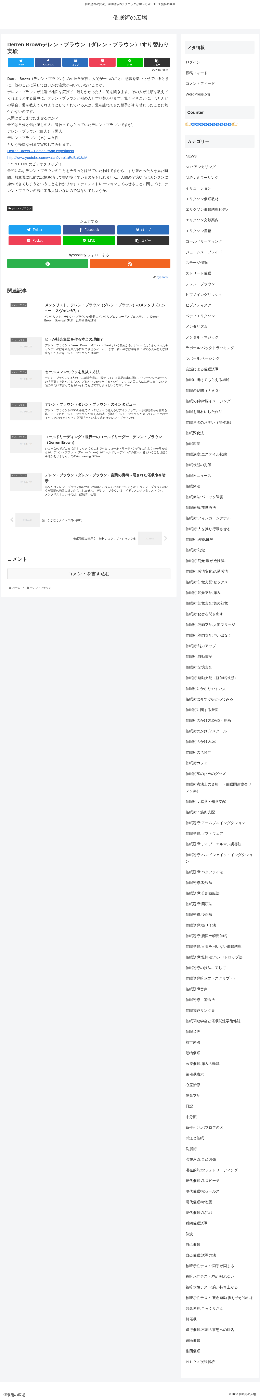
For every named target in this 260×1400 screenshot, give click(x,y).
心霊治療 (193, 1085)
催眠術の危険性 (198, 752)
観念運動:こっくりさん (204, 1309)
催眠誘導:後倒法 (199, 915)
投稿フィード (197, 73)
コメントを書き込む (89, 573)
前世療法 (193, 1042)
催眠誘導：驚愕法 (200, 1000)
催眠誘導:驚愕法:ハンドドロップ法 (214, 957)
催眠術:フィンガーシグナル (208, 518)
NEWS (191, 156)
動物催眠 (193, 1053)
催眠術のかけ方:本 (201, 742)
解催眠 (191, 1319)
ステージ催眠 (197, 263)
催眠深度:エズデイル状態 (206, 454)
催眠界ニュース (198, 476)
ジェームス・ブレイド (204, 252)
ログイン (193, 62)
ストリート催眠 (198, 273)
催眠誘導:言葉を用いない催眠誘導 (214, 946)
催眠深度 (193, 444)
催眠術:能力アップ (201, 646)
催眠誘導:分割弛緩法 (203, 893)
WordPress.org (198, 94)
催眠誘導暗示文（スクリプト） (211, 978)
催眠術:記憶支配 (199, 667)
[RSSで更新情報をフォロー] (130, 263)
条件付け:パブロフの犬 (204, 1127)
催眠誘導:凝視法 (199, 883)
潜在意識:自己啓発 (201, 1159)
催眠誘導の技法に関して (206, 968)
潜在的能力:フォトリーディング (212, 1170)
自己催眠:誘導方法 (201, 1255)
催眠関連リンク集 (200, 1010)
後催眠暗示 (195, 1074)
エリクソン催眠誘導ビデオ (208, 209)
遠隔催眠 (193, 1340)
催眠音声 (193, 1032)
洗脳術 (191, 1149)
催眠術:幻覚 (195, 550)
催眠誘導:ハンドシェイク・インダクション (219, 858)
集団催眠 (193, 1351)
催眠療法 (193, 486)
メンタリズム (197, 326)
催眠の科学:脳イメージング (208, 401)
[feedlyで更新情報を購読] (47, 263)
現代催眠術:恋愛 (199, 1202)
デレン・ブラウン (21, 208)
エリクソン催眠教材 (202, 199)
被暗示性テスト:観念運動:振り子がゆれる (220, 1298)
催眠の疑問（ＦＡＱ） (204, 391)
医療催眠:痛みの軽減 (203, 1064)
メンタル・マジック (202, 337)
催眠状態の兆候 (198, 465)
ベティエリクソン (200, 316)
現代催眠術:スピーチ (203, 1181)
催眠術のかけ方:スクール (206, 731)
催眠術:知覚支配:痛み (203, 593)
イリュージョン (198, 188)
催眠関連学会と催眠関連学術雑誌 (213, 1021)
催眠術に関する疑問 (202, 710)
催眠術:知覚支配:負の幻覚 (207, 603)
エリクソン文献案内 (202, 220)
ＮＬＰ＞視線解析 (200, 1362)
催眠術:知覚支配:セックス (207, 582)
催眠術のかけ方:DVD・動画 (208, 720)
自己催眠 (193, 1245)
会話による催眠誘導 (202, 369)
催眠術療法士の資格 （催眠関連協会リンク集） (218, 787)
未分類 (191, 1117)
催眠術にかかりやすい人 (206, 689)
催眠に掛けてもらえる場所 (208, 380)
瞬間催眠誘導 (197, 1223)
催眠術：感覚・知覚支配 (206, 802)
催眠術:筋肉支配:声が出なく (209, 635)
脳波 (189, 1234)
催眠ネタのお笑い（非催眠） (209, 422)
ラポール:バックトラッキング (210, 348)
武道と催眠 (195, 1138)
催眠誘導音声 (197, 989)
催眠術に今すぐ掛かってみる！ (211, 699)
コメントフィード (200, 83)
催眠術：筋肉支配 (200, 812)
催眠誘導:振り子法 (201, 925)
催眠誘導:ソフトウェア (204, 833)
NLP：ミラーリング (202, 178)
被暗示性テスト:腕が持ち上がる (212, 1287)
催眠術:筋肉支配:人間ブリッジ (210, 625)
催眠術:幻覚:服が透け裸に (207, 561)
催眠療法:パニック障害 (204, 497)
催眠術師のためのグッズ (206, 774)
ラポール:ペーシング (203, 358)
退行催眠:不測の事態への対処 (210, 1330)
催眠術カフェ (197, 763)
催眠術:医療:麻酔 (199, 539)
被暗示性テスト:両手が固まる (210, 1266)
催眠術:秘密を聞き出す (204, 614)
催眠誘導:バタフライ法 (204, 872)
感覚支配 (193, 1096)
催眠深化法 (195, 433)
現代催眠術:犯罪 (199, 1213)
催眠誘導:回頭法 (199, 904)
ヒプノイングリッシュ (204, 295)
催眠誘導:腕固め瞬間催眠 (206, 936)
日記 (189, 1106)
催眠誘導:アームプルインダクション (215, 823)
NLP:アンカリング (201, 167)
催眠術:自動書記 (199, 656)
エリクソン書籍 (198, 231)
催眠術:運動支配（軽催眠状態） (212, 678)
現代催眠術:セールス (203, 1191)
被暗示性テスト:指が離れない (210, 1276)
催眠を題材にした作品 (204, 412)
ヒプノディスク (198, 305)
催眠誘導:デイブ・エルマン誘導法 (214, 844)
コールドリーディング (204, 241)
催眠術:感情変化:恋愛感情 (207, 571)
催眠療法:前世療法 (201, 508)
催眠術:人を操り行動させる (208, 529)
